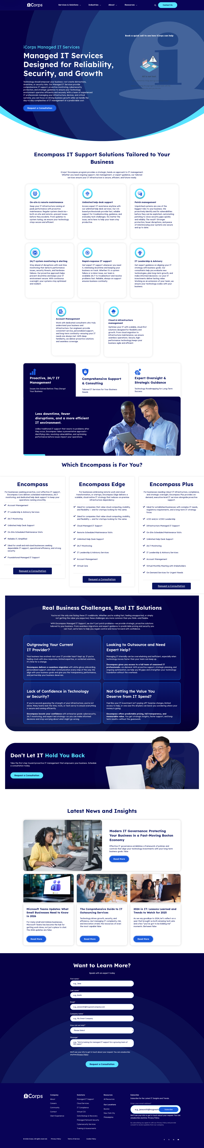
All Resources (109, 1099)
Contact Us (168, 5)
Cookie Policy (91, 1139)
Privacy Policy (82, 1055)
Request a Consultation (32, 570)
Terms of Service (74, 1139)
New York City (109, 1113)
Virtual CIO (81, 1112)
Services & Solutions (68, 5)
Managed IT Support (85, 1099)
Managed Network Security (88, 1120)
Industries (93, 5)
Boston (106, 1109)
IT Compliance (83, 1108)
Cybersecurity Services (86, 1124)
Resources (130, 5)
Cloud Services (83, 1103)
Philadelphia (108, 1117)
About (111, 5)
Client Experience (57, 1116)
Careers (53, 1103)
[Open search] (155, 5)
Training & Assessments (86, 1128)
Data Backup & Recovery (87, 1116)
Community (54, 1108)
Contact (53, 1112)
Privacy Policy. (153, 1118)
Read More (119, 859)
